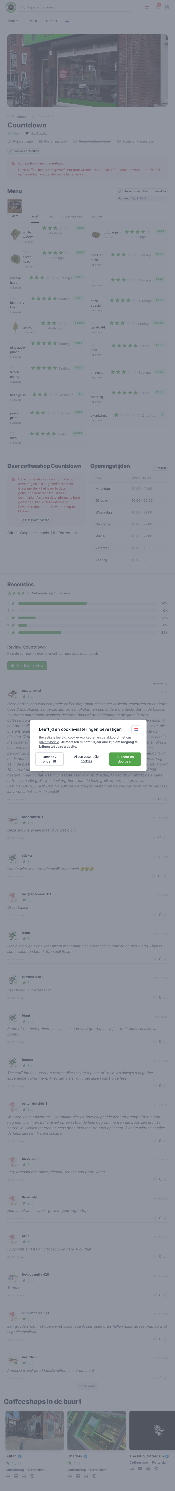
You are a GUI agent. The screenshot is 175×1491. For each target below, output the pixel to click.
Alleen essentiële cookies (86, 759)
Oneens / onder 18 (49, 759)
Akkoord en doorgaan (125, 759)
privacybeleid (49, 742)
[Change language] (136, 729)
